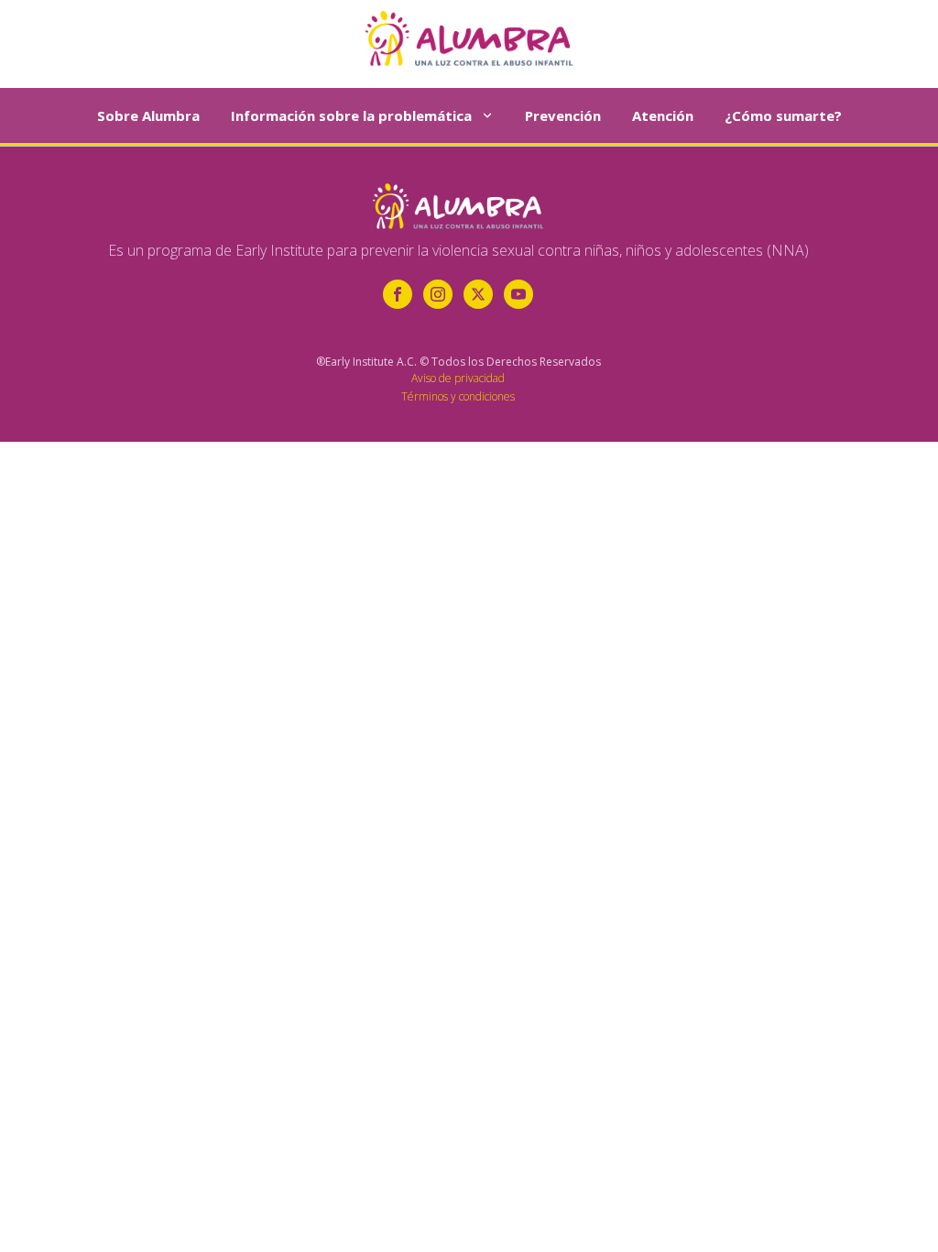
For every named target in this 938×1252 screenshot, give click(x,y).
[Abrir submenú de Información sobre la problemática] (487, 115)
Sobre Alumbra (148, 115)
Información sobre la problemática (351, 115)
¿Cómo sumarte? (783, 115)
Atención (662, 115)
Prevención (563, 115)
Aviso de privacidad (458, 378)
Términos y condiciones (458, 396)
